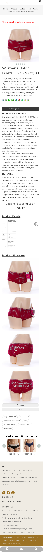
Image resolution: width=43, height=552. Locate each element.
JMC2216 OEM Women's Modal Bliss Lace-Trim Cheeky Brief (13, 454)
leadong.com (30, 540)
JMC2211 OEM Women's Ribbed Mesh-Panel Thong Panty (29, 454)
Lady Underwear (9, 417)
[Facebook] (3, 492)
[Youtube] (13, 492)
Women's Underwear (11, 421)
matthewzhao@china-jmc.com (20, 529)
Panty (26, 421)
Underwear (24, 417)
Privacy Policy (15, 544)
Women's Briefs (9, 424)
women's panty (25, 424)
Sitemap (5, 544)
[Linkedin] (8, 492)
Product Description (11, 109)
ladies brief (7, 428)
